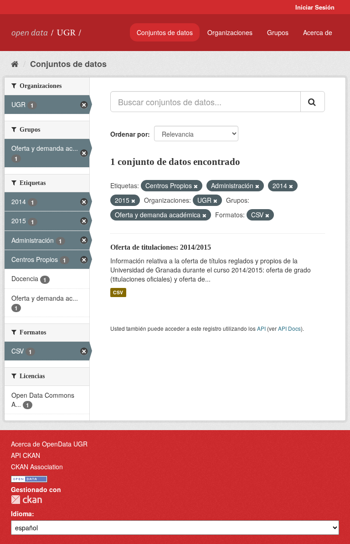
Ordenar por (129, 134)
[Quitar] (196, 186)
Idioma (21, 513)
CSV (118, 292)
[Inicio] (15, 63)
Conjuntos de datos (165, 32)
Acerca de (317, 32)
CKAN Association (37, 466)
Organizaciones (229, 32)
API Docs (289, 328)
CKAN (26, 499)
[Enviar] (312, 101)
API (261, 328)
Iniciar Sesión (315, 7)
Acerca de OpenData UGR (49, 443)
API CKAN (25, 455)
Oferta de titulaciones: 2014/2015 (160, 247)
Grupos (277, 32)
